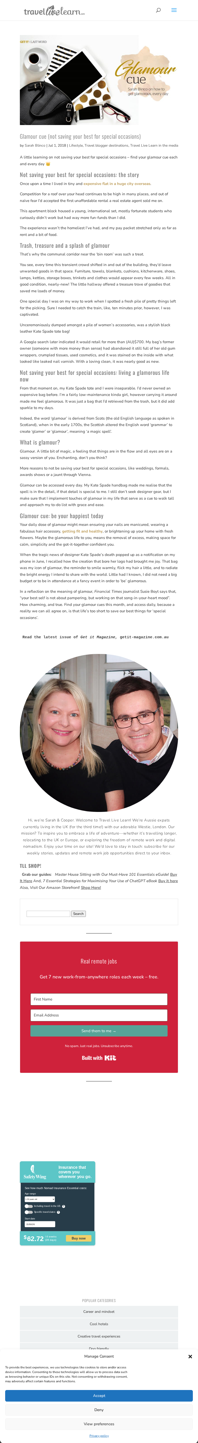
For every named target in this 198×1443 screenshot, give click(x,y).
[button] (190, 1356)
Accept (99, 1395)
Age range (30, 1193)
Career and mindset (98, 1311)
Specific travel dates (44, 1212)
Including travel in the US (47, 1206)
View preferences (99, 1424)
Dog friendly (99, 1348)
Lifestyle (76, 145)
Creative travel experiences (99, 1336)
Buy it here (168, 880)
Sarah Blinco (35, 145)
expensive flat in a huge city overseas (117, 183)
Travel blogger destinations (106, 145)
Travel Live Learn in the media (154, 145)
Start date (30, 1218)
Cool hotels (99, 1324)
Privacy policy (99, 1436)
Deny (99, 1409)
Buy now (79, 1238)
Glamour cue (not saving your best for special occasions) (80, 136)
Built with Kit (99, 1058)
